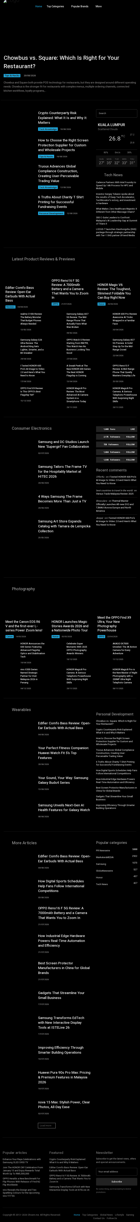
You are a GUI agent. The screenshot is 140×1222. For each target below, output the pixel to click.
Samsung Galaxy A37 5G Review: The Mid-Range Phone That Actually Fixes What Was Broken (77, 320)
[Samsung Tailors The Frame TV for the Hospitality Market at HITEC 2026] (18, 473)
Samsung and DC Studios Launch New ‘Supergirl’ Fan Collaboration (63, 444)
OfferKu (100, 477)
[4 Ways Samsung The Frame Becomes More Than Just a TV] (18, 501)
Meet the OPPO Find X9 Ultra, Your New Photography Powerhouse (114, 624)
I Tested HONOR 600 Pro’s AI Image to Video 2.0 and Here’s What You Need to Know (32, 370)
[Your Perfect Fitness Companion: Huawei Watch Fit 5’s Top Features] (18, 755)
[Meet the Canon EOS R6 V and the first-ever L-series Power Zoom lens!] (24, 617)
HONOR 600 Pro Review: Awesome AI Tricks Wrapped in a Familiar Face (125, 318)
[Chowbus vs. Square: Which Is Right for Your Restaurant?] (70, 51)
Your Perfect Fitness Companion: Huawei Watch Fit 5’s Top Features (63, 752)
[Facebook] (120, 3)
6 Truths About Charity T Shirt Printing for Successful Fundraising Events (60, 202)
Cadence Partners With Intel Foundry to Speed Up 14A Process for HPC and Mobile (116, 185)
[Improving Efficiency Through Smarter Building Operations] (18, 1052)
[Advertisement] (116, 550)
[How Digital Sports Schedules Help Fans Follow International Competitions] (18, 888)
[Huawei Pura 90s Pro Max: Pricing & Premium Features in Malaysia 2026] (18, 1079)
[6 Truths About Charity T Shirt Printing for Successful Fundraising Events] (18, 205)
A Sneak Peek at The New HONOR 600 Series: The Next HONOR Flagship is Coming (79, 370)
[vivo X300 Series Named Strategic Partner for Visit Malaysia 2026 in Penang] (10, 673)
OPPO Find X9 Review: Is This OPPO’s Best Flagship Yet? (31, 392)
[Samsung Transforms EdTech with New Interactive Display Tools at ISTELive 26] (18, 1025)
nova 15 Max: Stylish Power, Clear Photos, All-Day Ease (64, 1105)
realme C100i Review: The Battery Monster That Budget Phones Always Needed (31, 318)
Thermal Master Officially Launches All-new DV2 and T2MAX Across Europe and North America (115, 506)
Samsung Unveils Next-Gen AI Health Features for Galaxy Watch (64, 808)
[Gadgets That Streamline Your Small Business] (18, 997)
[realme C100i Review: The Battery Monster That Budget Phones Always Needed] (10, 317)
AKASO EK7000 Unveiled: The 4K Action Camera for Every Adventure (125, 648)
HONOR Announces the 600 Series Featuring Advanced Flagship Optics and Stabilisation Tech (32, 650)
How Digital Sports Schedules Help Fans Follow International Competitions (116, 772)
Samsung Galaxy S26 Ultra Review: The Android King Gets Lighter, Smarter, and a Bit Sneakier (32, 346)
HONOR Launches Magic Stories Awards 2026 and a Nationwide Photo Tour (70, 626)
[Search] (133, 113)
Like (133, 429)
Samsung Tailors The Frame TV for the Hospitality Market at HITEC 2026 (62, 471)
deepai (99, 518)
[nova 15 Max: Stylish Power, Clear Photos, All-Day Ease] (18, 1107)
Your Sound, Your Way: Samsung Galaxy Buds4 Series (63, 780)
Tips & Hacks (12, 75)
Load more (45, 1125)
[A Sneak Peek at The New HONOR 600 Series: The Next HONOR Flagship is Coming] (56, 369)
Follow (130, 436)
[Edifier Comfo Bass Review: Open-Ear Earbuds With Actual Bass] (18, 728)
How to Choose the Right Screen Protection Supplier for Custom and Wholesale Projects (63, 145)
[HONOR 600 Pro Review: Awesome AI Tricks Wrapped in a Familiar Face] (102, 317)
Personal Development (51, 213)
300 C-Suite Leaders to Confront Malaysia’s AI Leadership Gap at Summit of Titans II (116, 220)
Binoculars (101, 501)
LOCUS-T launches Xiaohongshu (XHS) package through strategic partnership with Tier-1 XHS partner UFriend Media (116, 232)
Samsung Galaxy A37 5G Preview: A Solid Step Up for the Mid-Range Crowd (124, 344)
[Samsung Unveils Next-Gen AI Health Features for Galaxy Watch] (18, 810)
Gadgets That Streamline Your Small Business (114, 798)
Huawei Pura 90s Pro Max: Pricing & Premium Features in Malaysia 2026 (64, 1077)
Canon (9, 636)
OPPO (55, 304)
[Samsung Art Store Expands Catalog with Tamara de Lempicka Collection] (18, 528)
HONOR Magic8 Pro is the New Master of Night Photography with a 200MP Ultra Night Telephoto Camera (125, 676)
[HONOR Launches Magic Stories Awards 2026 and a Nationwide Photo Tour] (70, 617)
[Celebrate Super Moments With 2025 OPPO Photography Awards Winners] (56, 647)
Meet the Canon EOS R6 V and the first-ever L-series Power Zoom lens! (23, 626)
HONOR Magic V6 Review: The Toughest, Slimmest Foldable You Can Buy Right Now (114, 291)
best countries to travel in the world (114, 490)
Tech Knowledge (48, 129)
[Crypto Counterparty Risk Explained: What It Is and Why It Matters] (18, 120)
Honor (101, 304)
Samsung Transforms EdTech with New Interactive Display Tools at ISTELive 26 (61, 1022)
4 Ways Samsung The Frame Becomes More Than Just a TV (62, 499)
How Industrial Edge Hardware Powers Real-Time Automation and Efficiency (115, 781)
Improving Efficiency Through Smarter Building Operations (115, 807)
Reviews (10, 307)
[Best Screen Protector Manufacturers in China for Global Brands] (18, 970)
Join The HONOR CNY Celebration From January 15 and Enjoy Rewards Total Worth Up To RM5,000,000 (23, 1170)
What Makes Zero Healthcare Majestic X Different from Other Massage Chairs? (116, 210)
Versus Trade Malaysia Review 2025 (114, 493)
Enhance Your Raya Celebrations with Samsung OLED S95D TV (22, 1161)
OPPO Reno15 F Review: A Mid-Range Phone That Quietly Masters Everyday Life (124, 370)
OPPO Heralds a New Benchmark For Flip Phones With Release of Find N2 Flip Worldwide (21, 1181)
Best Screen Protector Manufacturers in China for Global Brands (116, 789)
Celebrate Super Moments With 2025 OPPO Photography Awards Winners (77, 648)
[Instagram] (126, 3)
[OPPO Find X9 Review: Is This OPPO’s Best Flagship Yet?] (10, 392)
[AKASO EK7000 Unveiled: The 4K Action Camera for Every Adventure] (102, 647)
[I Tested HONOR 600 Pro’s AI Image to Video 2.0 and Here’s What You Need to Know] (10, 369)
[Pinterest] (133, 10)
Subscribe (117, 1181)
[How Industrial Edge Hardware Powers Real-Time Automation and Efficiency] (18, 943)
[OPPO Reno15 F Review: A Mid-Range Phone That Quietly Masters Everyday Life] (102, 369)
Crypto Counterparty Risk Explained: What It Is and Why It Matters (62, 117)
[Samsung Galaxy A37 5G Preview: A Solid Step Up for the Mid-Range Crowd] (102, 343)
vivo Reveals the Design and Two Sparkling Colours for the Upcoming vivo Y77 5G (21, 1193)
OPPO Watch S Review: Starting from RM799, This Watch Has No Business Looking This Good (78, 346)
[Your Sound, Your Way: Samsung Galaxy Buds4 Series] (18, 782)
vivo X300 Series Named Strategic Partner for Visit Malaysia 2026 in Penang (29, 676)
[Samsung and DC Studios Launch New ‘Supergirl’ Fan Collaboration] (18, 446)
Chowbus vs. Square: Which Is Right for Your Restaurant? (61, 62)
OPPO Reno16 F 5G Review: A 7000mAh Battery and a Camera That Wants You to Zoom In (70, 289)
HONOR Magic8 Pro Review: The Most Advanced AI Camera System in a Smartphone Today (77, 395)
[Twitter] (132, 3)
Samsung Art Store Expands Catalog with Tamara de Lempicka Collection (64, 526)
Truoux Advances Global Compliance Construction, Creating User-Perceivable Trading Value (58, 174)
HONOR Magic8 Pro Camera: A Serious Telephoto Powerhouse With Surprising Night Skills (125, 395)
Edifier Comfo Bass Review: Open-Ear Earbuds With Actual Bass (20, 294)
